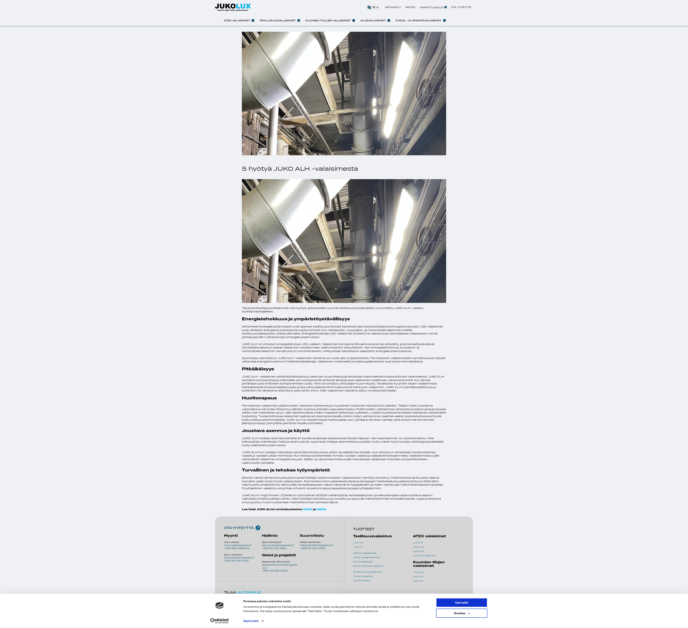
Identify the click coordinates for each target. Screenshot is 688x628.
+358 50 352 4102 (236, 560)
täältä (307, 509)
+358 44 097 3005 (275, 570)
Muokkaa (459, 613)
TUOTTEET (363, 529)
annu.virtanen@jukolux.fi (239, 557)
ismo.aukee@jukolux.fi (238, 545)
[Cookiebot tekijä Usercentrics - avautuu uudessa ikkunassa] (219, 621)
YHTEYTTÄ (243, 527)
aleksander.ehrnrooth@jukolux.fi (279, 566)
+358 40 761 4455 (274, 548)
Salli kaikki (461, 602)
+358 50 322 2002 (312, 548)
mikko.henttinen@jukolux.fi (316, 545)
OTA (228, 527)
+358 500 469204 (236, 548)
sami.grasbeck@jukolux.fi (278, 545)
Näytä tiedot (251, 620)
